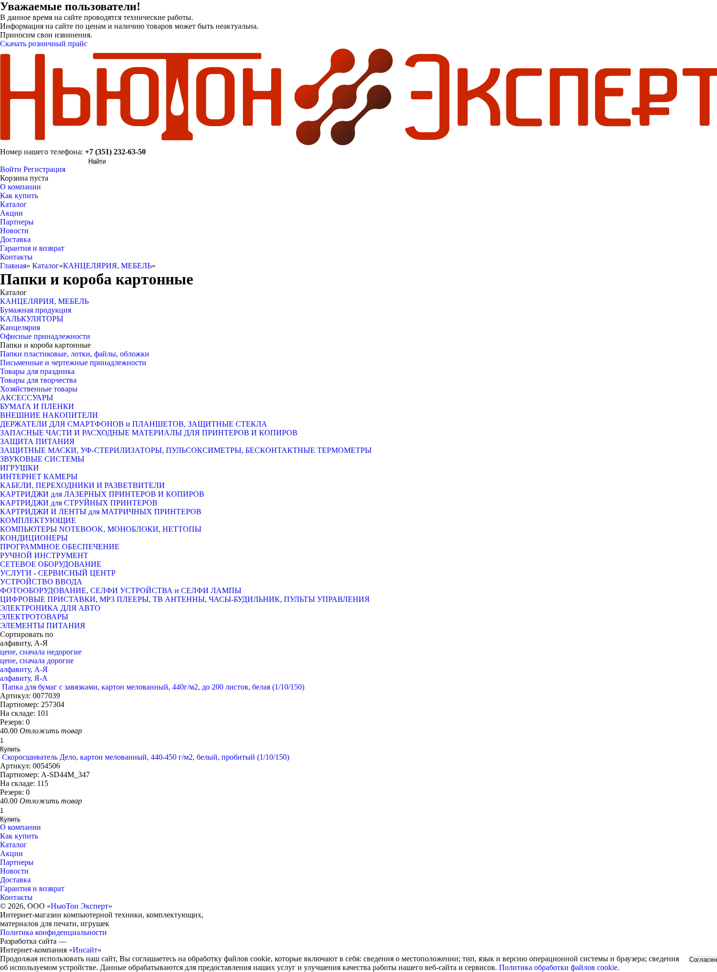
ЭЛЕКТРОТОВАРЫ (34, 617)
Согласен (703, 959)
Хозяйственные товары (39, 389)
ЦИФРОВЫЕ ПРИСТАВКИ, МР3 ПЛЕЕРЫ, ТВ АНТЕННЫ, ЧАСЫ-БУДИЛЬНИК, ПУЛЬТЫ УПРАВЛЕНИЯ (185, 599)
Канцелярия (20, 327)
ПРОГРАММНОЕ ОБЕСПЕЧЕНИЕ (60, 546)
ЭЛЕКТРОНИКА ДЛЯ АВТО (50, 608)
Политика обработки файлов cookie (558, 967)
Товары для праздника (37, 371)
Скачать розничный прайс (43, 43)
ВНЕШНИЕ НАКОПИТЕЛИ (49, 415)
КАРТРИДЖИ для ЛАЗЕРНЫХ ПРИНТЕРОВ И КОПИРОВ (102, 494)
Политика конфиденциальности (53, 932)
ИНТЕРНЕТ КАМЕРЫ (39, 476)
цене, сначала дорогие (37, 660)
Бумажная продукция (35, 310)
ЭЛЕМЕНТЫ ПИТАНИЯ (42, 625)
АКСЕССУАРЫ (26, 397)
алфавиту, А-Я (24, 669)
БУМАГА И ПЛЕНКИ (37, 406)
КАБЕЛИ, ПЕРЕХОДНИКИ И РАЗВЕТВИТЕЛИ (82, 485)
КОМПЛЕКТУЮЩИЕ (38, 520)
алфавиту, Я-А (24, 678)
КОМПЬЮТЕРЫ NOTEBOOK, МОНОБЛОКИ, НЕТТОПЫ (100, 529)
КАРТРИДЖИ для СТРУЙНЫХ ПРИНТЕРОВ (79, 503)
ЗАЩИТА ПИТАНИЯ (37, 441)
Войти (10, 169)
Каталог (45, 266)
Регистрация (44, 169)
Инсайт (85, 950)
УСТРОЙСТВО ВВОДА (41, 582)
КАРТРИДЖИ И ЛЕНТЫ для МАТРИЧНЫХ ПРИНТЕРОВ (100, 511)
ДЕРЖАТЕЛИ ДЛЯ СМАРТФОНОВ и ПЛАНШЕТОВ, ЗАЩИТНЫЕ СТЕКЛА (133, 424)
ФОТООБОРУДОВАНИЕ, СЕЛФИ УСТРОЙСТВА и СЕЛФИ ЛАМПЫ (120, 590)
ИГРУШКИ (19, 468)
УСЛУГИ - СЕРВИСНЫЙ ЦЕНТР (58, 573)
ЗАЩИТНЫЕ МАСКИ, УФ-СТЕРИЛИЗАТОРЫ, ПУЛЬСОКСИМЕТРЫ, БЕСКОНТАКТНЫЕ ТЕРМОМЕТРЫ (186, 450)
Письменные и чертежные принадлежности (73, 362)
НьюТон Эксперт (79, 906)
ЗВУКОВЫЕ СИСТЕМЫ (42, 459)
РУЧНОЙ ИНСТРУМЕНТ (44, 555)
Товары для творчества (38, 380)
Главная (13, 266)
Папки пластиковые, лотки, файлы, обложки (74, 354)
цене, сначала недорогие (40, 652)
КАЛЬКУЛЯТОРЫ (31, 319)
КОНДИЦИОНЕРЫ (34, 538)
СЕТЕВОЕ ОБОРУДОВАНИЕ (50, 564)
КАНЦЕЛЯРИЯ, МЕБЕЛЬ (107, 266)
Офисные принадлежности (45, 336)
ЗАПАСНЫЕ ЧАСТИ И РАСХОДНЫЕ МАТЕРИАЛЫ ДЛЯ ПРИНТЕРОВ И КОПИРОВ (149, 433)
